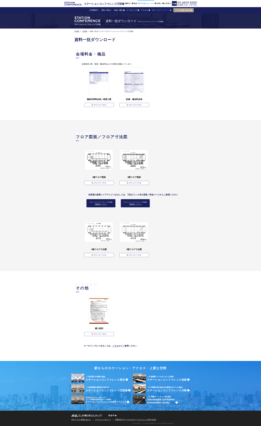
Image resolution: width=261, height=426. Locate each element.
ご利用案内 (93, 10)
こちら (115, 346)
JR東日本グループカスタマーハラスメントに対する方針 (135, 419)
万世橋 (84, 31)
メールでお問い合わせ (183, 10)
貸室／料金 (105, 10)
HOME (76, 31)
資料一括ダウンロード (160, 10)
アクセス (144, 10)
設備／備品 (118, 10)
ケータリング (132, 10)
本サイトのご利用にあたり (81, 419)
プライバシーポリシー (103, 419)
